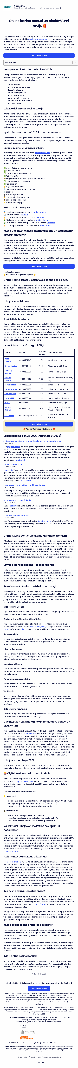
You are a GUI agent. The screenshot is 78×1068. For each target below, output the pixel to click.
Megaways (42, 626)
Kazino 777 (9, 398)
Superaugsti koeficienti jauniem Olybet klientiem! (25, 485)
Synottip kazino (44, 521)
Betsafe (40, 217)
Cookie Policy (36, 1057)
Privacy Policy (22, 1057)
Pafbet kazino (10, 389)
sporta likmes (30, 733)
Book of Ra (8, 470)
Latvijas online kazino (37, 39)
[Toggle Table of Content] (73, 62)
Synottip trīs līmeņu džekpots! (16, 515)
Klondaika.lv (45, 225)
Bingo (23, 629)
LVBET (7, 403)
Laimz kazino (10, 385)
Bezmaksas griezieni (12, 862)
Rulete (6, 629)
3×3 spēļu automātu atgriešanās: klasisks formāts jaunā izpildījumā (32, 441)
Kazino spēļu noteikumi (52, 1057)
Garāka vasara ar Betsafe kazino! (17, 500)
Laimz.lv (24, 215)
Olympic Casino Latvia (23, 781)
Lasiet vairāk (20, 460)
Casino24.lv (19, 6)
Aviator (33, 626)
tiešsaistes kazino (42, 153)
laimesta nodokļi (10, 851)
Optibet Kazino (41, 220)
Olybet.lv (51, 223)
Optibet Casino (39, 212)
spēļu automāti (13, 447)
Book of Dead (40, 904)
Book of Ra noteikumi (12, 464)
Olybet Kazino (10, 366)
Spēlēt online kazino (39, 55)
